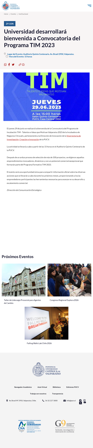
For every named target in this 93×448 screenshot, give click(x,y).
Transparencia (57, 394)
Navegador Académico (23, 387)
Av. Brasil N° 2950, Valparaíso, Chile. (22, 401)
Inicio (6, 14)
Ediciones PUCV (72, 387)
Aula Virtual (42, 387)
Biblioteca (57, 387)
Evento (13, 14)
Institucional (23, 14)
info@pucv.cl (71, 401)
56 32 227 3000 (51, 401)
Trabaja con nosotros (38, 394)
